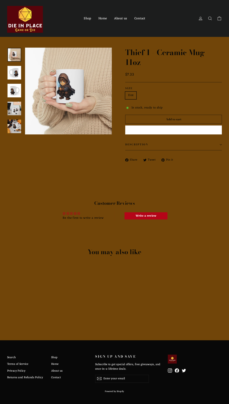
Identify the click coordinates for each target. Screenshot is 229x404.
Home (102, 18)
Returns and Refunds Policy (25, 377)
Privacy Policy (16, 370)
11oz (131, 95)
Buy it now (173, 130)
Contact (139, 18)
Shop (87, 18)
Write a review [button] (146, 215)
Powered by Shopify (114, 391)
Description (136, 144)
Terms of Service (17, 364)
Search (11, 357)
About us (120, 18)
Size (129, 88)
